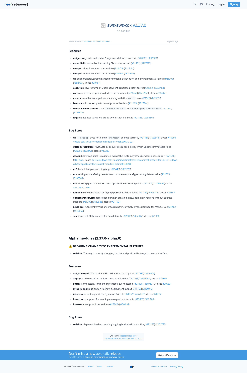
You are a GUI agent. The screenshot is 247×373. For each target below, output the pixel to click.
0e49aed (97, 201)
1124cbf (129, 68)
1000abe (159, 183)
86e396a (143, 93)
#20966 (78, 150)
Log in (221, 4)
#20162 (157, 294)
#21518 (171, 156)
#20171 (129, 294)
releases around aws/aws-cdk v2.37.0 (123, 338)
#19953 (139, 299)
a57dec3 (139, 294)
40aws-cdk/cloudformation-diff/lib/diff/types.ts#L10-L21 (103, 141)
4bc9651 (149, 283)
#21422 (167, 108)
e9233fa (153, 192)
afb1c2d (78, 160)
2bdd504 (149, 117)
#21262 (149, 87)
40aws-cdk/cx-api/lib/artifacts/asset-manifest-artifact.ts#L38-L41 (135, 160)
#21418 (134, 278)
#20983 (167, 283)
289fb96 (147, 288)
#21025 (166, 174)
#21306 (155, 216)
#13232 (105, 150)
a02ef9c (88, 150)
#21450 (133, 93)
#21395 (87, 201)
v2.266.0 (87, 41)
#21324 (96, 160)
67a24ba (159, 87)
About (90, 366)
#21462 (172, 206)
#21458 (139, 283)
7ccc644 (154, 137)
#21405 (133, 103)
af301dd (124, 304)
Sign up (234, 4)
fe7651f (156, 98)
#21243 (150, 324)
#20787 (96, 82)
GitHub (125, 31)
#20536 (163, 278)
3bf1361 (153, 58)
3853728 (125, 169)
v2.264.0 (105, 41)
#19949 (114, 304)
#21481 (136, 63)
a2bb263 (145, 278)
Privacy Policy (176, 366)
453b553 (129, 73)
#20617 (143, 58)
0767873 (146, 63)
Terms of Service (159, 366)
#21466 (137, 288)
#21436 (85, 187)
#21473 (119, 68)
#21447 (161, 93)
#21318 (127, 216)
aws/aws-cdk (119, 25)
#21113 (138, 117)
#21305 (169, 78)
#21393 (139, 273)
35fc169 (149, 299)
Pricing (210, 4)
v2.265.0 (96, 41)
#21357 (171, 192)
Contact (109, 366)
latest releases (127, 335)
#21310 (146, 98)
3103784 (78, 178)
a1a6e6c (149, 273)
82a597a (78, 112)
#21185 (77, 187)
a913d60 (78, 210)
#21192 (115, 201)
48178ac (143, 103)
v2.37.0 (139, 25)
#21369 (143, 192)
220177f (160, 324)
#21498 (119, 73)
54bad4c (137, 216)
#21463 (148, 183)
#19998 (172, 137)
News (99, 366)
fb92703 (78, 82)
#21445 (115, 169)
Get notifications (167, 355)
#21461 (144, 137)
